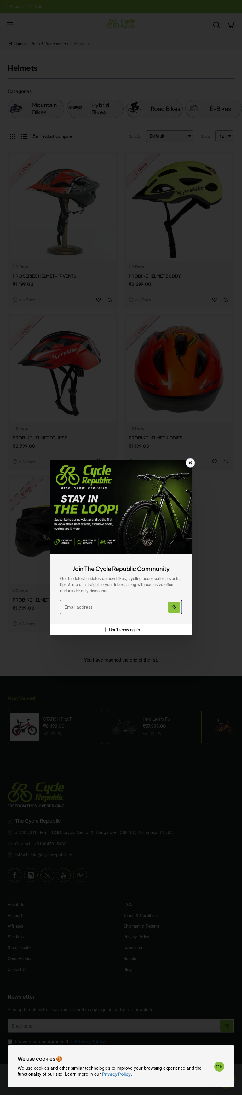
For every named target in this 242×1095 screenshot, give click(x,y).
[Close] (190, 463)
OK (219, 1066)
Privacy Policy (116, 1074)
